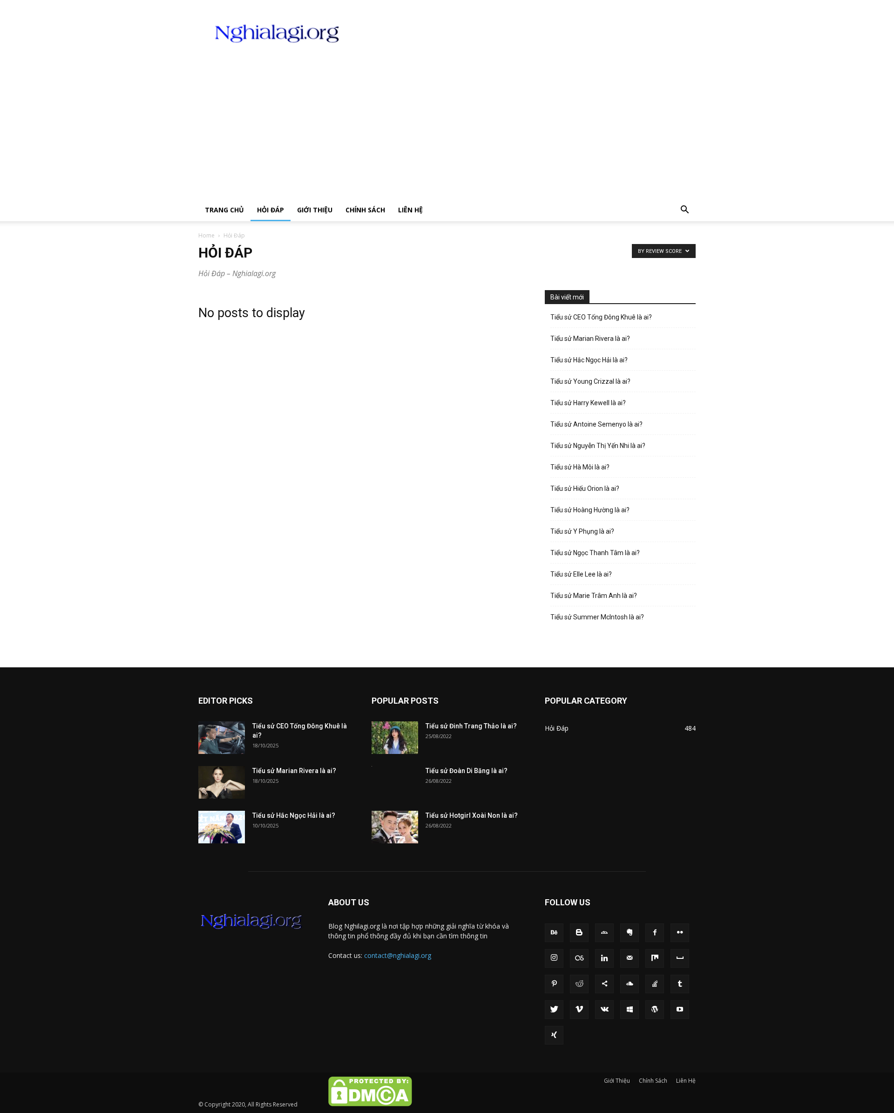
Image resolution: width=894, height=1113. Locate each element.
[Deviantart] (604, 932)
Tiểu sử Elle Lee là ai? (581, 574)
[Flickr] (679, 932)
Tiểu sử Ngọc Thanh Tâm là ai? (595, 552)
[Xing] (554, 1035)
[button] (684, 210)
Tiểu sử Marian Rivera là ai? (590, 338)
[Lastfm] (579, 958)
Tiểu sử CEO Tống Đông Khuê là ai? (601, 317)
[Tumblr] (679, 984)
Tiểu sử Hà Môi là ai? (580, 467)
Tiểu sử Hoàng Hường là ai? (590, 510)
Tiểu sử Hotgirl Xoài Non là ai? (472, 815)
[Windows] (629, 1009)
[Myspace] (679, 958)
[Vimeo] (579, 1009)
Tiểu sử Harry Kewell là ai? (588, 403)
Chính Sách (365, 209)
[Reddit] (579, 984)
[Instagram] (554, 958)
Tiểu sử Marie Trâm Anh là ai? (593, 595)
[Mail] (629, 958)
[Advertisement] (447, 129)
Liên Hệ (410, 209)
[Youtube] (679, 1009)
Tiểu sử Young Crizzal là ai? (590, 381)
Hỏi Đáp (270, 209)
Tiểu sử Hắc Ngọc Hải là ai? (589, 360)
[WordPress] (654, 1009)
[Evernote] (629, 932)
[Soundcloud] (629, 984)
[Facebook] (654, 932)
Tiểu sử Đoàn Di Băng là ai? (467, 770)
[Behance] (554, 932)
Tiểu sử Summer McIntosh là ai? (597, 617)
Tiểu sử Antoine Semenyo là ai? (596, 424)
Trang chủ (224, 209)
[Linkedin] (604, 958)
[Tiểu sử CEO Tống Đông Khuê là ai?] (221, 737)
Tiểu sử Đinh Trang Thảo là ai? (471, 726)
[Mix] (654, 958)
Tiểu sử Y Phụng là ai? (582, 531)
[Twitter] (554, 1009)
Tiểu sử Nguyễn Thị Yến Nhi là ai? (597, 445)
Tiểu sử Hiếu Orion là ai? (584, 488)
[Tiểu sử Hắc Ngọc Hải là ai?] (221, 827)
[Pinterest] (554, 984)
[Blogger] (579, 932)
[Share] (604, 984)
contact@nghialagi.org (397, 955)
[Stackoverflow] (654, 984)
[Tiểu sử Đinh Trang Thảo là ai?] (395, 737)
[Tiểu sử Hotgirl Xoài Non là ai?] (395, 827)
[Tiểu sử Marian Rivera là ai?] (221, 782)
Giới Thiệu (314, 209)
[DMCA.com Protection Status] (369, 1104)
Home (206, 235)
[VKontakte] (604, 1009)
